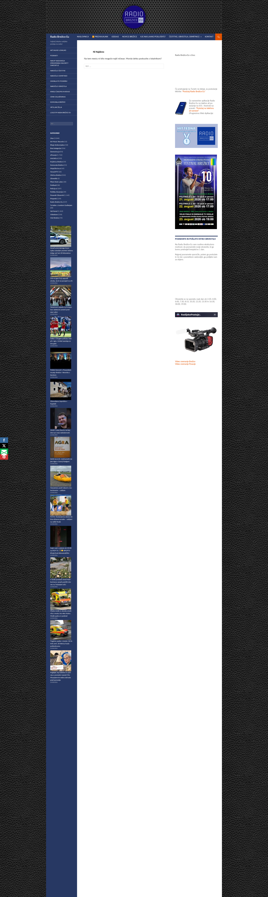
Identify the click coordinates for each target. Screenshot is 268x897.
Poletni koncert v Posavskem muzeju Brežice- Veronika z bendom (60, 372)
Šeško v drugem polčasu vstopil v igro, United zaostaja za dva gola (61, 341)
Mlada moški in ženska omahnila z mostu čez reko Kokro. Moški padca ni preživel (61, 613)
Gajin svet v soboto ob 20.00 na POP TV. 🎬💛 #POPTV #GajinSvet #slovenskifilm (60, 550)
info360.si (54, 158)
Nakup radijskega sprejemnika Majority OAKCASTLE (59, 63)
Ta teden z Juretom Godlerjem (61, 205)
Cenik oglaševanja (57, 97)
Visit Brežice (54, 218)
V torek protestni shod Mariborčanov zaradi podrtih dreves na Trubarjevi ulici (60, 582)
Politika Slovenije (56, 192)
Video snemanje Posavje (185, 364)
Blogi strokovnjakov (57, 145)
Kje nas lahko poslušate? (153, 37)
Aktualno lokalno (58, 50)
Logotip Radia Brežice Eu (60, 112)
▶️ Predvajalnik (100, 37)
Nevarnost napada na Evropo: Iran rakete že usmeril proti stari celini (61, 309)
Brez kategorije (55, 148)
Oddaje (115, 37)
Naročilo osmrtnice (58, 76)
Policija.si (53, 188)
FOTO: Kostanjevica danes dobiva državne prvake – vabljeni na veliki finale (61, 519)
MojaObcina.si (55, 168)
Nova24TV (54, 172)
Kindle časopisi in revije (60, 91)
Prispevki (53, 198)
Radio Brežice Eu (59, 37)
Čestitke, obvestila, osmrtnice (184, 37)
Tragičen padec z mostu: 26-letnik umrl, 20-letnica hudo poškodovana (61, 643)
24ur (52, 138)
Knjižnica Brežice (56, 162)
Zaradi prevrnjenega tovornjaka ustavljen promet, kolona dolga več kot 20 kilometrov (61, 250)
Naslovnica (83, 37)
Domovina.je (55, 152)
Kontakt (209, 37)
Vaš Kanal (53, 211)
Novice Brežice (129, 37)
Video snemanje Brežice (185, 362)
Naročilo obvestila (58, 86)
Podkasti (54, 55)
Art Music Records (57, 141)
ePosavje (53, 155)
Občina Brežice (55, 175)
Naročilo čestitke (57, 71)
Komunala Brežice (57, 102)
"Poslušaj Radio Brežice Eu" (193, 92)
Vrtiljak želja (56, 107)
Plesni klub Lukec (56, 182)
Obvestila (53, 178)
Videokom (54, 214)
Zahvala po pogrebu (58, 81)
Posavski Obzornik (57, 195)
